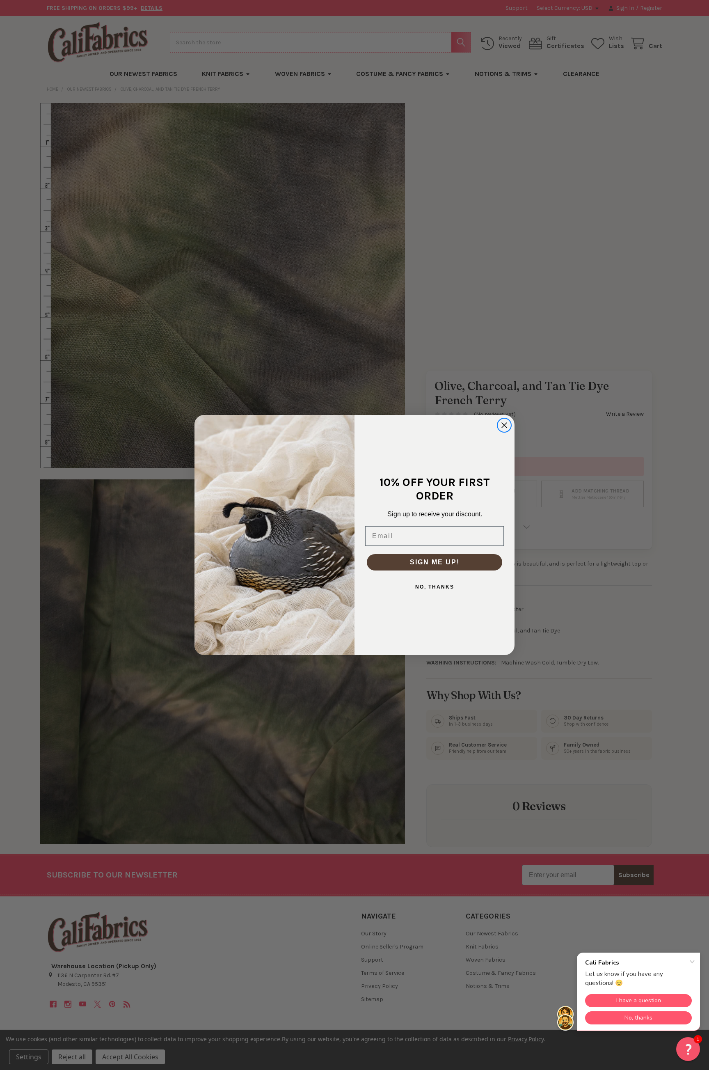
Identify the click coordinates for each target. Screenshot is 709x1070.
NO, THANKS (434, 587)
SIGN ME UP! (435, 562)
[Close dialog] (504, 425)
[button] (688, 1049)
